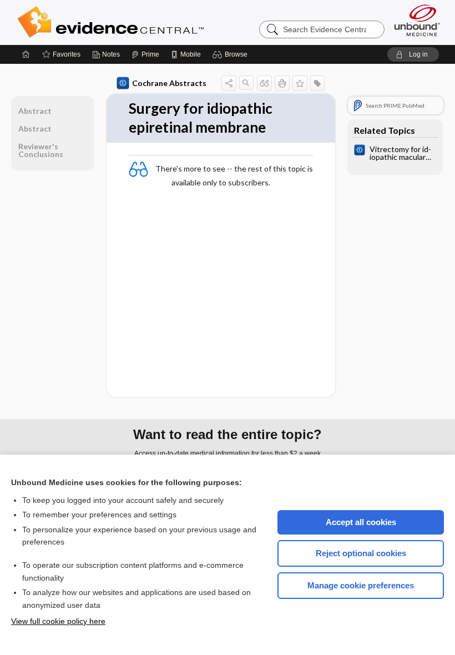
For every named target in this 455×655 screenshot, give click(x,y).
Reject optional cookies (361, 553)
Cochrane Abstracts (169, 83)
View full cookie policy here (58, 621)
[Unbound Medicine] (417, 20)
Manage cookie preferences (360, 585)
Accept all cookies (361, 522)
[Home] (26, 54)
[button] (232, 54)
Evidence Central (155, 22)
